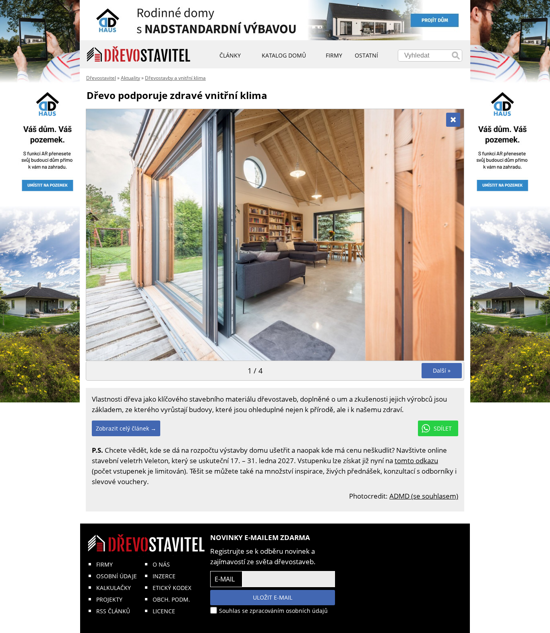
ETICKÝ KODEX (172, 588)
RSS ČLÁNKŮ (113, 611)
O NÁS (161, 564)
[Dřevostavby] (139, 54)
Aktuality (130, 77)
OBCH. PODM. (171, 599)
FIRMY (104, 564)
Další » (442, 370)
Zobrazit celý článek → (126, 428)
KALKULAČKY (113, 588)
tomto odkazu (416, 460)
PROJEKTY (109, 599)
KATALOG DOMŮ (284, 55)
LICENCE (164, 611)
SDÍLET (443, 428)
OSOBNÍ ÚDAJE (116, 576)
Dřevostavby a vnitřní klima (175, 77)
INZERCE (164, 576)
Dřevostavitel (101, 77)
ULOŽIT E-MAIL (272, 597)
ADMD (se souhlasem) (423, 496)
